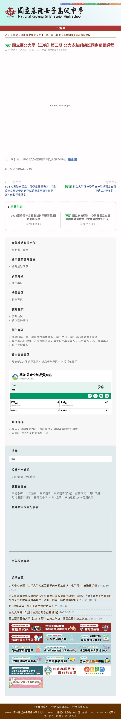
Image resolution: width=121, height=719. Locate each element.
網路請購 (45, 493)
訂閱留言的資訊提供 (66, 429)
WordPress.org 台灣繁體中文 (30, 433)
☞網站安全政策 (60, 706)
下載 (72, 159)
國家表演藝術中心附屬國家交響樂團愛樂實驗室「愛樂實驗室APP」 (88, 217)
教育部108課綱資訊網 (25, 361)
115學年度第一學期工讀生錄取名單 (30, 606)
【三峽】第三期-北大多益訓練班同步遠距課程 (35, 159)
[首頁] (6, 35)
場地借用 (94, 493)
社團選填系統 (42, 341)
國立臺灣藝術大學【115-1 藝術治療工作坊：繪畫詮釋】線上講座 (48, 618)
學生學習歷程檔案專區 (39, 337)
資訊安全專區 (50, 361)
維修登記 (80, 493)
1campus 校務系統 (23, 476)
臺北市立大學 (20, 250)
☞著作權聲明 (41, 706)
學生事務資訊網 (21, 341)
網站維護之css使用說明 (79, 497)
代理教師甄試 (20, 320)
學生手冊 (61, 337)
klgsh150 (12, 50)
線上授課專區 (20, 345)
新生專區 (17, 283)
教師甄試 (17, 316)
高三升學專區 (100, 341)
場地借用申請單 (21, 497)
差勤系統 (17, 493)
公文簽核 (31, 493)
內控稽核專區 (69, 361)
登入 (14, 429)
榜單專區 (17, 299)
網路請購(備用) (63, 493)
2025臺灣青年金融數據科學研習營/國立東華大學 (33, 217)
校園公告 (62, 50)
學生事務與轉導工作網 (83, 337)
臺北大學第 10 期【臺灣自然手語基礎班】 (34, 612)
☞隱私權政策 (80, 706)
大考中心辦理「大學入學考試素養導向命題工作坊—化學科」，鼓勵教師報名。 (55, 585)
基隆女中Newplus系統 (48, 497)
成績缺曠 (17, 337)
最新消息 (52, 50)
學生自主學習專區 (64, 341)
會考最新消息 (20, 266)
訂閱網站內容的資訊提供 (35, 429)
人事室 (43, 50)
